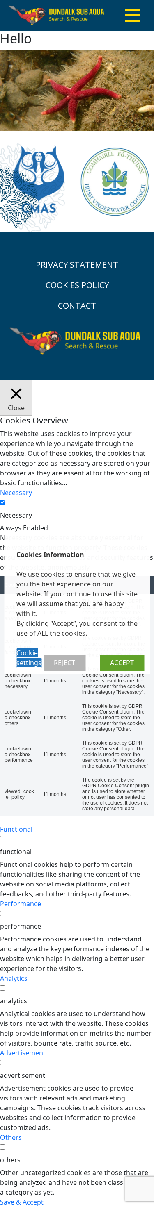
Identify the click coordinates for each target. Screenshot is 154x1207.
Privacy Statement (77, 264)
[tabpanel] (77, 674)
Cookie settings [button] (28, 657)
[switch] (2, 838)
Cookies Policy (77, 285)
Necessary (16, 515)
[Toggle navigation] (132, 15)
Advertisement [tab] (23, 1052)
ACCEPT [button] (122, 662)
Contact (77, 305)
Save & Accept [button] (22, 1202)
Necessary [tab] (16, 492)
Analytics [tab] (14, 978)
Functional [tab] (16, 829)
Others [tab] (11, 1137)
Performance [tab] (20, 903)
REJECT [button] (64, 662)
